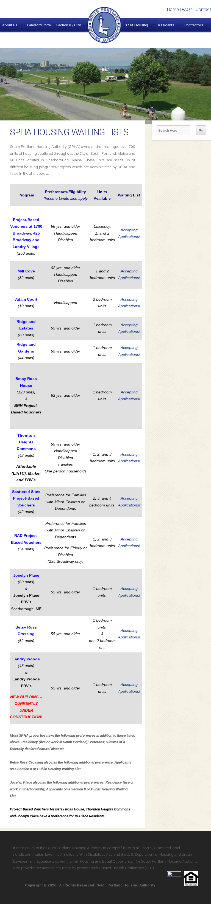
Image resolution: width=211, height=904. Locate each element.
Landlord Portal (39, 25)
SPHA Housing (136, 25)
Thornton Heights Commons (26, 442)
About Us (9, 25)
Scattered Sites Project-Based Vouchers (26, 498)
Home (173, 9)
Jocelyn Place (26, 575)
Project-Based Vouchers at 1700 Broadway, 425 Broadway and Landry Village (26, 233)
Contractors (193, 25)
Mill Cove (26, 271)
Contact (203, 9)
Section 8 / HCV (68, 25)
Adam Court (26, 299)
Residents (166, 25)
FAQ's (187, 9)
